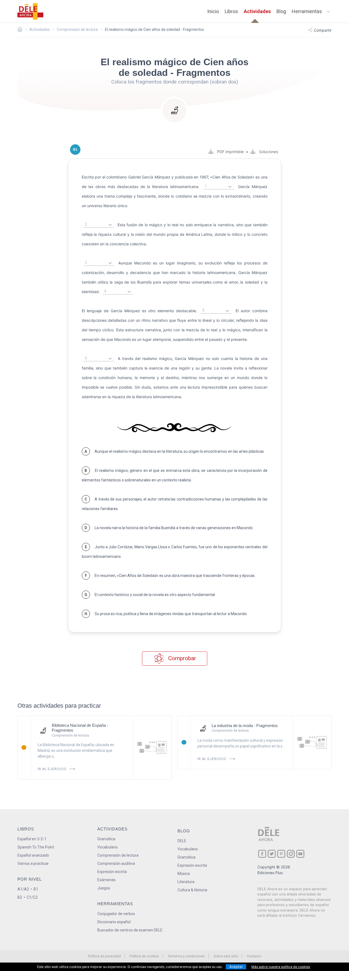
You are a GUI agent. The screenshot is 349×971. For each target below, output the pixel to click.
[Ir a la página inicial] (21, 30)
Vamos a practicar (33, 863)
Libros (231, 11)
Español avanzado (33, 855)
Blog (281, 11)
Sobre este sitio (225, 956)
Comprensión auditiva (116, 863)
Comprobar (181, 658)
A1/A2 (23, 889)
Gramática (106, 839)
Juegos (103, 888)
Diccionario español (114, 922)
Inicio (213, 11)
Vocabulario (107, 847)
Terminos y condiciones (186, 956)
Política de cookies (144, 956)
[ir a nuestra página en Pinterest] (281, 854)
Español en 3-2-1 (31, 839)
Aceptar (236, 966)
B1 (36, 889)
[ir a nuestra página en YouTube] (300, 854)
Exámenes (106, 880)
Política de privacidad (104, 956)
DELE (181, 841)
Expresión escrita (112, 871)
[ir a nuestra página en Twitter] (271, 854)
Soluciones (268, 151)
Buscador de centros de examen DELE (130, 930)
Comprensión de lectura (118, 855)
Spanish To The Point (35, 847)
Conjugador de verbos (116, 914)
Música (183, 873)
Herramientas (307, 11)
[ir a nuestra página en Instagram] (291, 854)
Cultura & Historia (192, 890)
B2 (19, 897)
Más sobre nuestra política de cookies (280, 967)
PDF (229, 151)
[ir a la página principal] (30, 11)
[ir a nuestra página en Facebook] (262, 854)
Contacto (254, 956)
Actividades (257, 11)
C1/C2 (32, 897)
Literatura (185, 882)
